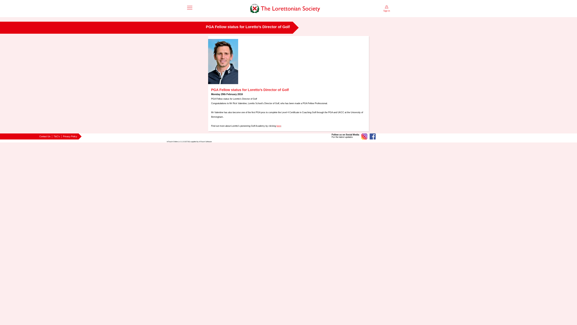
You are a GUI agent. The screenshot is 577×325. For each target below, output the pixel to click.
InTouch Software (205, 141)
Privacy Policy (70, 136)
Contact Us (44, 136)
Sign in (386, 11)
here (278, 126)
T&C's (57, 136)
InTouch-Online (172, 141)
